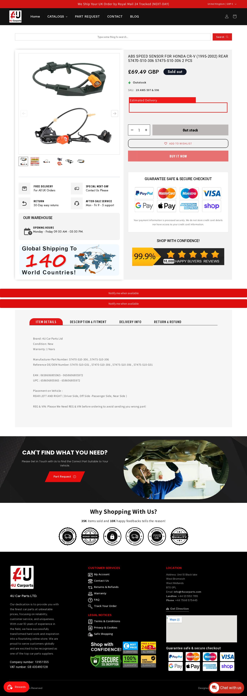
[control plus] (147, 130)
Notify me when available (123, 293)
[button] (114, 113)
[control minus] (131, 130)
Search (220, 36)
